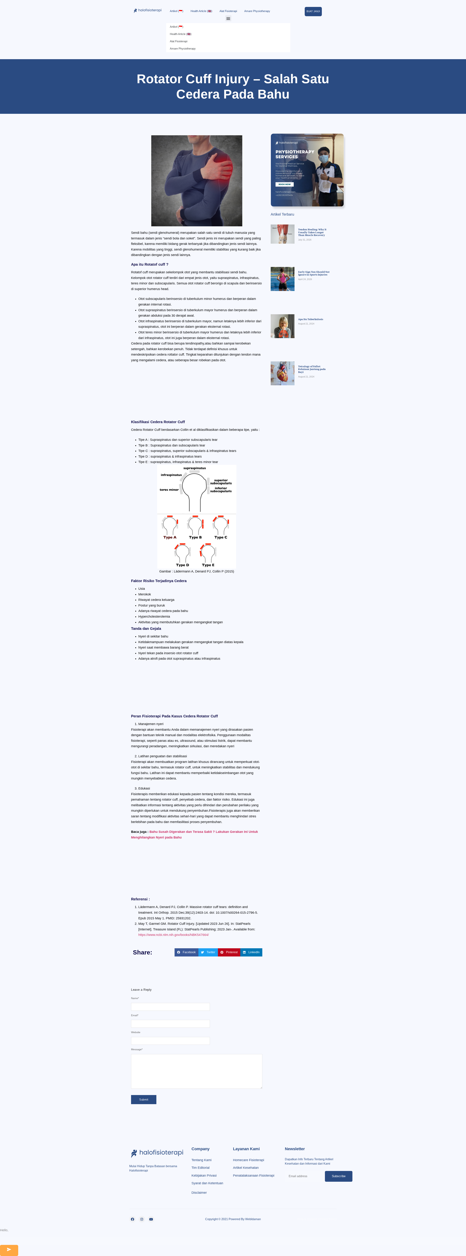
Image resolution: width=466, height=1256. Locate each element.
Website (135, 1032)
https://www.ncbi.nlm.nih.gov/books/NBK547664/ (173, 935)
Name (135, 998)
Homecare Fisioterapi (248, 1160)
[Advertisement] (196, 392)
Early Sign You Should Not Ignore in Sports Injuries (313, 273)
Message (137, 1049)
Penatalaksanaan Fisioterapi (253, 1175)
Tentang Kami (201, 1160)
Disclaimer (199, 1192)
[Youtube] (151, 1219)
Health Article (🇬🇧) (201, 11)
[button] (228, 18)
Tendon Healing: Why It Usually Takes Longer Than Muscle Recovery (312, 232)
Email (134, 1015)
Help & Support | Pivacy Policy (317, 1219)
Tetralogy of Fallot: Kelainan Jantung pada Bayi (312, 369)
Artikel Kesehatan (246, 1168)
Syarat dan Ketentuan (207, 1183)
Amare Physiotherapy (257, 11)
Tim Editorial (200, 1168)
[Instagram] (142, 1219)
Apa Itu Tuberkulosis (310, 319)
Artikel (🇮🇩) (176, 11)
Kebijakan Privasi (204, 1175)
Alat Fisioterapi (228, 11)
